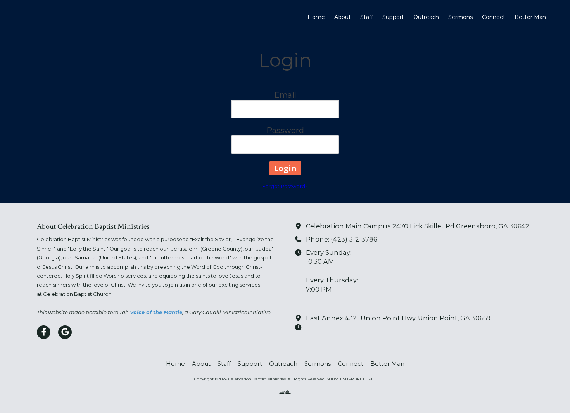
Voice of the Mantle (156, 312)
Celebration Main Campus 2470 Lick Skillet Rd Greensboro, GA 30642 (417, 226)
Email (285, 95)
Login (285, 391)
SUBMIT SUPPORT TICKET (351, 379)
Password (285, 130)
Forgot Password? (285, 186)
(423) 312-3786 (354, 239)
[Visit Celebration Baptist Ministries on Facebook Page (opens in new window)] (43, 332)
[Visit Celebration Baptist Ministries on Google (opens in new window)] (65, 332)
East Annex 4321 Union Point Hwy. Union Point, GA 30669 (398, 318)
